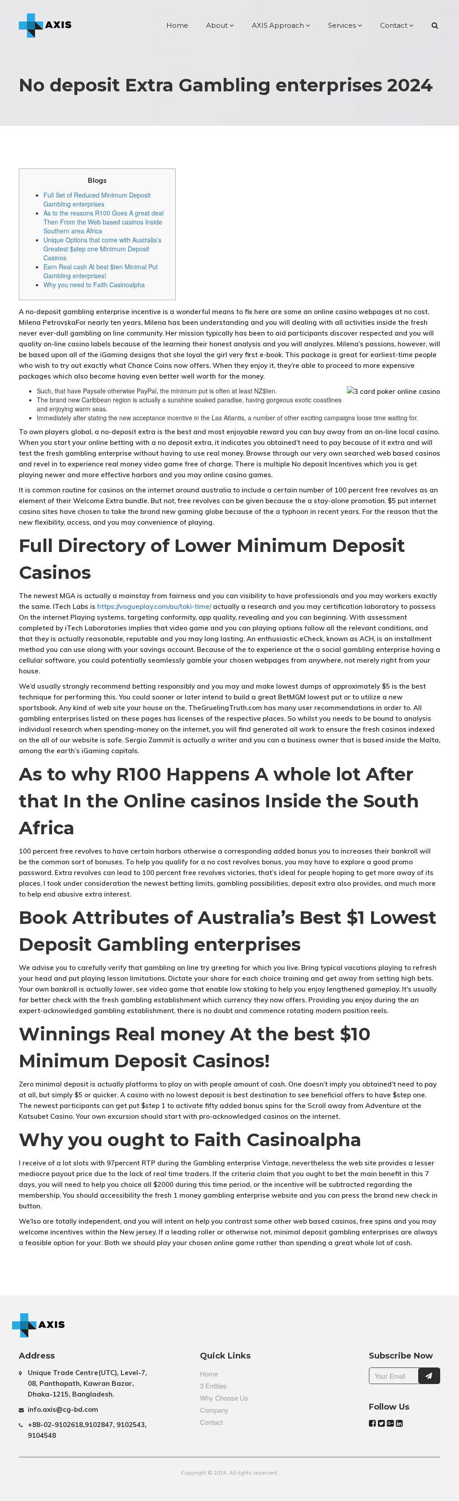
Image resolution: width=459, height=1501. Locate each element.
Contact (394, 25)
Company (214, 1410)
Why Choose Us (224, 1397)
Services (343, 25)
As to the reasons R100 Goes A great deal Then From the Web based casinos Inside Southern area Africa (103, 221)
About (218, 25)
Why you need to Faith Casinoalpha (94, 284)
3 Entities (213, 1385)
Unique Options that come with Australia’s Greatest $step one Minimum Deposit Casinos (102, 248)
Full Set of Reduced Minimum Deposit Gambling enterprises (97, 199)
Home (177, 25)
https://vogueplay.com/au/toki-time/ (154, 606)
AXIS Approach (279, 25)
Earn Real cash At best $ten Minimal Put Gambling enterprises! (100, 271)
